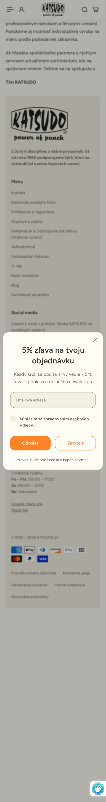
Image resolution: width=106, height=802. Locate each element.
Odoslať (30, 443)
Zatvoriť (75, 443)
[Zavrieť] (95, 340)
